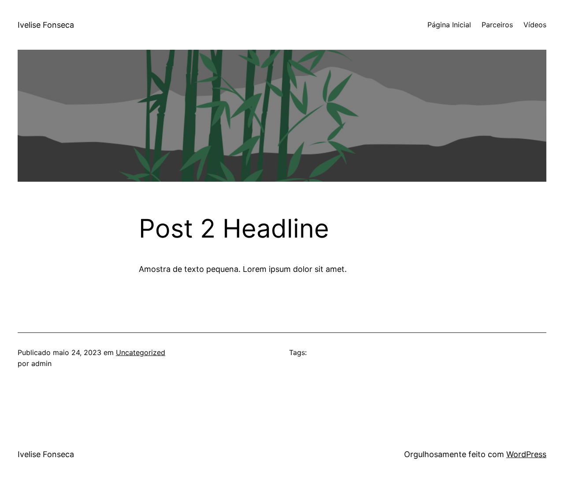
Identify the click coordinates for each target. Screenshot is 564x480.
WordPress (526, 454)
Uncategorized (140, 352)
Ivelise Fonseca (46, 24)
